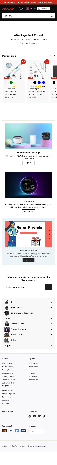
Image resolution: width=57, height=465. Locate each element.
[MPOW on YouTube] (34, 416)
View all (51, 56)
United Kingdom (8, 394)
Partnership (32, 370)
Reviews (31, 373)
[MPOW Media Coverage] (28, 136)
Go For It (28, 260)
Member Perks (34, 367)
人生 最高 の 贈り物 (9, 383)
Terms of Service (8, 380)
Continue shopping (28, 43)
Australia (5, 400)
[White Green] (14, 83)
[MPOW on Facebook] (29, 416)
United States (7, 390)
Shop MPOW (33, 363)
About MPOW (7, 363)
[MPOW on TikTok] (44, 416)
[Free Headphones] (28, 234)
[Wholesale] (28, 185)
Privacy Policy (7, 370)
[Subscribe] (48, 287)
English (43, 9)
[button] (14, 86)
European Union (8, 397)
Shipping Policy (8, 376)
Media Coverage (8, 367)
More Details (28, 211)
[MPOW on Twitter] (39, 416)
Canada (5, 403)
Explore (28, 163)
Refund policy (7, 373)
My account (33, 380)
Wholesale (32, 376)
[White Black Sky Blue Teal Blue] (38, 83)
